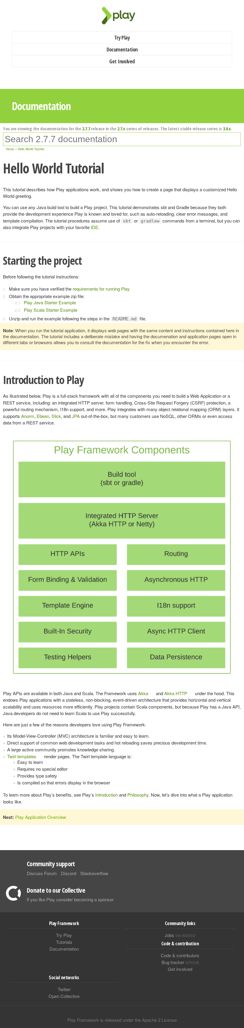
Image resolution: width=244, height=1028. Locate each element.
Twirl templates (21, 756)
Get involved (180, 969)
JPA (76, 416)
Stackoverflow (94, 873)
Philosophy (137, 795)
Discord (68, 873)
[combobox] (122, 139)
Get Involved (122, 61)
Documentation (122, 49)
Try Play (122, 37)
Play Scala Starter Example (50, 310)
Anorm (27, 416)
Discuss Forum (42, 873)
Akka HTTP (175, 693)
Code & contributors (180, 955)
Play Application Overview (40, 817)
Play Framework (122, 15)
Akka (143, 693)
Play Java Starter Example (50, 302)
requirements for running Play (101, 289)
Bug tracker (180, 962)
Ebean (43, 416)
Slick (56, 416)
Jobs (180, 935)
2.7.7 (86, 128)
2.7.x (121, 128)
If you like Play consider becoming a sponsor (70, 899)
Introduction (106, 795)
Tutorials (64, 942)
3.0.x (227, 128)
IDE (94, 227)
